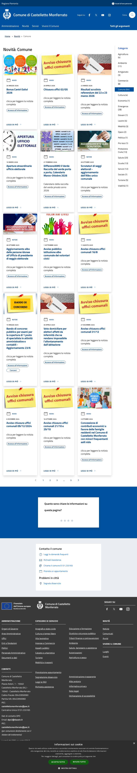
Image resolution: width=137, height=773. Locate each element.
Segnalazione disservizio (46, 677)
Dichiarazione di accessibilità (82, 695)
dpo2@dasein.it (15, 719)
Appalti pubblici (42, 648)
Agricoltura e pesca (77, 657)
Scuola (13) (123, 163)
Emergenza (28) (123, 108)
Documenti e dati (9, 657)
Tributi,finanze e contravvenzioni (84, 638)
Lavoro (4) (122, 120)
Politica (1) (123, 137)
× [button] (134, 743)
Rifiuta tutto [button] (79, 762)
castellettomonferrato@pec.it (15, 706)
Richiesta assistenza (44, 686)
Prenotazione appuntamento (48, 672)
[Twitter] (95, 15)
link (94, 756)
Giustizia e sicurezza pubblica (82, 633)
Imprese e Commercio (45, 643)
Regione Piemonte (10, 3)
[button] (68, 768)
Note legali (74, 691)
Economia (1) (124, 100)
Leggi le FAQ (41, 682)
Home (7, 36)
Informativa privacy (78, 686)
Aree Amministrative (11, 633)
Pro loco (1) (123, 143)
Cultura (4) (123, 95)
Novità (17, 36)
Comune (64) (124, 89)
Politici (5, 648)
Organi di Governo (10, 628)
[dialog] (68, 757)
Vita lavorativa (42, 638)
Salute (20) (123, 157)
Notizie (89, 157)
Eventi (106, 656)
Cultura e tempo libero (45, 633)
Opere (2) (122, 132)
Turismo (39, 657)
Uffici (4, 638)
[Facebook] (88, 15)
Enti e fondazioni (9, 643)
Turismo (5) (123, 180)
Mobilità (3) (123, 126)
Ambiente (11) (122, 64)
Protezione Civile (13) (123, 150)
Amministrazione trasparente (82, 676)
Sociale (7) (122, 174)
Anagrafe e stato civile (45, 628)
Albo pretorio (75, 681)
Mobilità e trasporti (44, 662)
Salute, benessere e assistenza (83, 647)
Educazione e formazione (80, 628)
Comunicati (108, 633)
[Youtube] (101, 15)
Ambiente (73, 643)
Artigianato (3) (123, 73)
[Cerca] (132, 15)
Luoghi (106, 651)
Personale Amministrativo (13, 652)
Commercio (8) (123, 82)
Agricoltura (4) (123, 56)
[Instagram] (108, 15)
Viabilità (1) (123, 185)
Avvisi (14, 80)
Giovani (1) (123, 115)
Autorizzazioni (75, 652)
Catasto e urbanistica (45, 652)
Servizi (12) (123, 168)
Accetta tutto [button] (58, 762)
